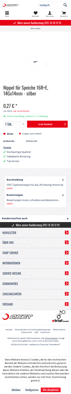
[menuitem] (7, 14)
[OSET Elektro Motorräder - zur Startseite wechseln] (17, 5)
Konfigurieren (31, 390)
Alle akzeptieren (51, 390)
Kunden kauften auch (14, 218)
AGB (36, 332)
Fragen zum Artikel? (32, 133)
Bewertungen (15, 195)
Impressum (45, 332)
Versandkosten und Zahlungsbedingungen (33, 329)
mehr (10, 188)
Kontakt (9, 329)
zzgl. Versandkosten (21, 111)
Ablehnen (16, 390)
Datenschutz (26, 332)
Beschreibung (15, 179)
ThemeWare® (54, 344)
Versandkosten (51, 338)
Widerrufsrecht (59, 329)
